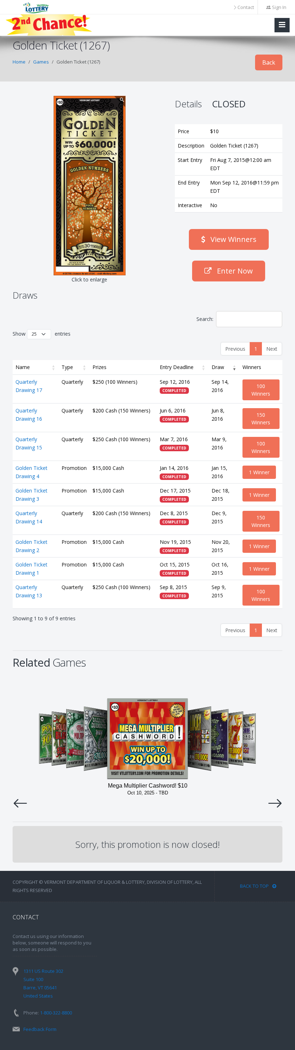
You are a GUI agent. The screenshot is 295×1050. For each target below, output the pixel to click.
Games (41, 62)
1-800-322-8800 (56, 1012)
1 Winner (259, 472)
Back (268, 62)
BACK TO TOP (254, 886)
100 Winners (260, 390)
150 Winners (260, 418)
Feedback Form (39, 1029)
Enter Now (234, 271)
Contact (245, 7)
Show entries (42, 333)
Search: (204, 319)
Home (19, 62)
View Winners (233, 239)
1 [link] (255, 348)
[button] (53, 367)
